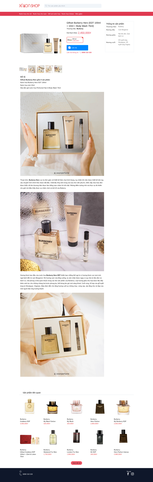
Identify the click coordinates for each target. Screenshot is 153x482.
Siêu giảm (78, 14)
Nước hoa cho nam (40, 14)
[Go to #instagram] (132, 474)
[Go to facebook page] (128, 474)
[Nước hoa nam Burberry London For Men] (76, 437)
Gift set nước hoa (54, 14)
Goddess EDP (25, 421)
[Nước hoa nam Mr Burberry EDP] (100, 437)
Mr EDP (93, 452)
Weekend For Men (50, 452)
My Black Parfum (50, 421)
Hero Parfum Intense (121, 452)
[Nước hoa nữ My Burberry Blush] (76, 406)
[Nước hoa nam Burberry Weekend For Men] (53, 437)
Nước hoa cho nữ (25, 14)
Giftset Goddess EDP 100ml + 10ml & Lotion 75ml (28, 454)
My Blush (70, 421)
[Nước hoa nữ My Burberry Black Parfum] (53, 406)
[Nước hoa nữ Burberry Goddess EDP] (29, 406)
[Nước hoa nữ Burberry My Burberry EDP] (123, 406)
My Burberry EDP (120, 421)
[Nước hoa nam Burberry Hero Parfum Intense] (123, 437)
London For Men (73, 452)
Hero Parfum (95, 421)
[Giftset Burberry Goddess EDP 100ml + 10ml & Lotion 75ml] (29, 437)
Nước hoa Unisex (68, 14)
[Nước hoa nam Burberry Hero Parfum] (100, 406)
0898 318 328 (28, 474)
